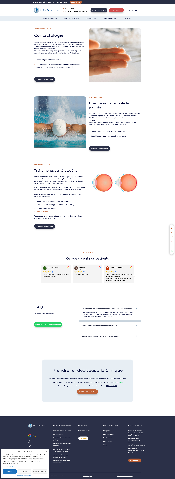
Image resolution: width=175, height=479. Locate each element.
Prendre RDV (134, 460)
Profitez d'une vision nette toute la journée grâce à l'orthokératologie (32, 2)
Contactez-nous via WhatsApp (49, 324)
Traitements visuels (109, 18)
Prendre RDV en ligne (99, 10)
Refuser (24, 471)
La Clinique (127, 18)
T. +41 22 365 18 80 (134, 441)
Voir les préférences (39, 471)
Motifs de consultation (50, 18)
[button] (46, 451)
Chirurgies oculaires (71, 18)
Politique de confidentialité (24, 475)
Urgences (116, 10)
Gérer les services (8, 466)
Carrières (83, 438)
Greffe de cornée (42, 212)
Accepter (9, 471)
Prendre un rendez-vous (45, 79)
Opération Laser (91, 18)
